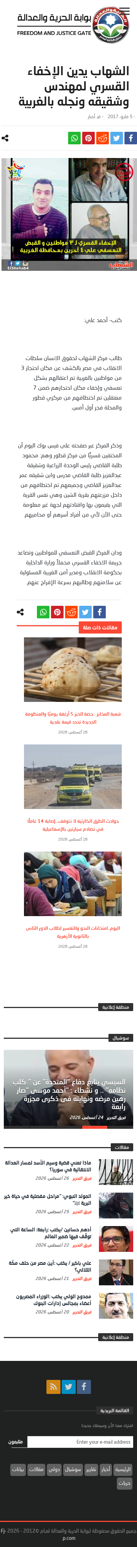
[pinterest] (88, 138)
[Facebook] (84, 1387)
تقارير (91, 1469)
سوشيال (73, 1469)
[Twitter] (69, 1387)
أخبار (91, 116)
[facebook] (130, 138)
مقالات (36, 1469)
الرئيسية (123, 1469)
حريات (125, 1483)
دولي (54, 1469)
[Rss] (53, 1387)
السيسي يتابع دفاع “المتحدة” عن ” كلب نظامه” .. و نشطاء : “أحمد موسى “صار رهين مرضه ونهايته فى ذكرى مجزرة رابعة (69, 1094)
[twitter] (116, 138)
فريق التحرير (116, 1117)
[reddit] (102, 138)
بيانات (18, 1469)
